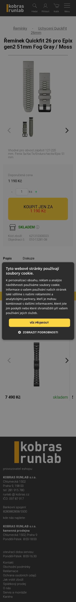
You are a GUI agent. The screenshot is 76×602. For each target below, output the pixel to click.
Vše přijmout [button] (39, 322)
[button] (38, 332)
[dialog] (38, 301)
